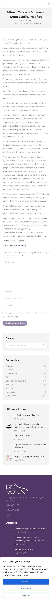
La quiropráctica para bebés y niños (29, 456)
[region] (26, 579)
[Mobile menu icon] (4, 3)
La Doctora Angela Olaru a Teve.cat (29, 415)
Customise (26, 588)
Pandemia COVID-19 (23, 436)
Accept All (26, 582)
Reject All (26, 595)
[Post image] (9, 417)
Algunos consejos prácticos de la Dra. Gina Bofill (30, 446)
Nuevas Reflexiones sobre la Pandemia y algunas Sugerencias (28, 425)
